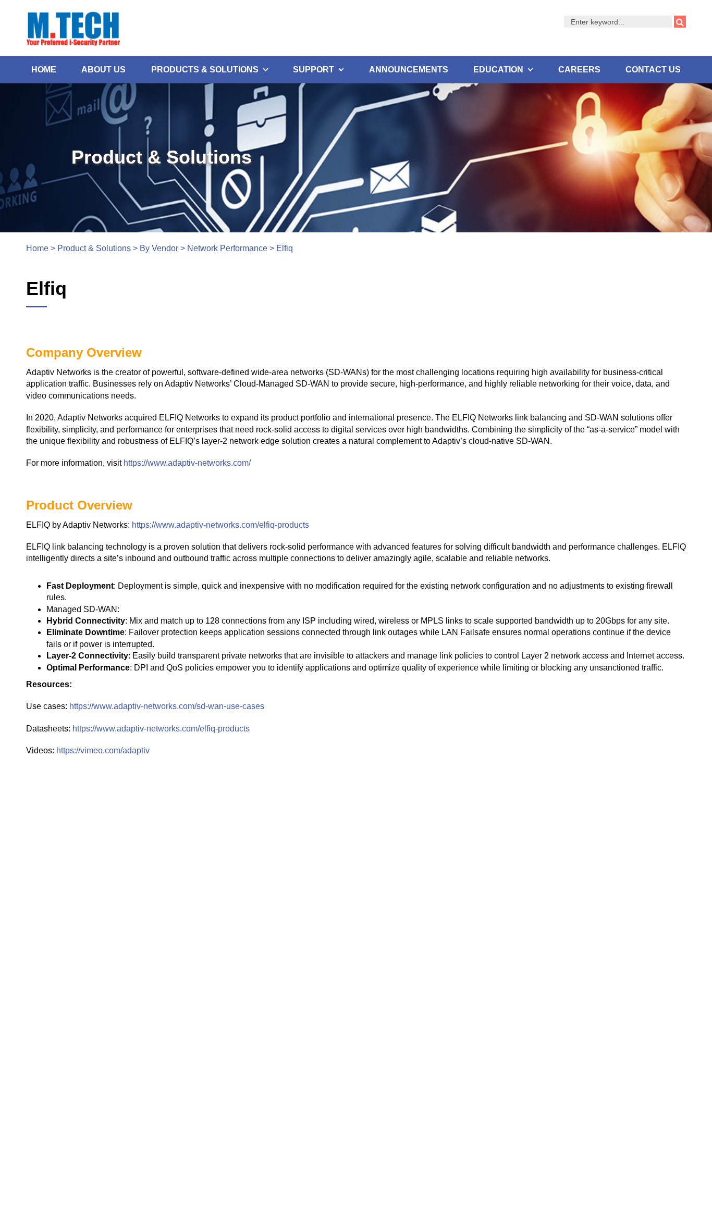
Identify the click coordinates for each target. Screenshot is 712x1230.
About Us (103, 69)
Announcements (408, 69)
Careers (579, 69)
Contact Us (653, 69)
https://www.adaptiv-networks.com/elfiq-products (220, 524)
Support (313, 69)
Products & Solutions (205, 69)
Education (498, 69)
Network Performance (227, 248)
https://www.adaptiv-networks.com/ (187, 462)
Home (43, 69)
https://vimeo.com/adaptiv (103, 750)
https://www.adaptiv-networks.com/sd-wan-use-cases (166, 706)
